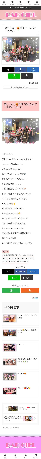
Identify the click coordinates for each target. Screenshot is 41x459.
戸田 (5, 258)
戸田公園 (13, 258)
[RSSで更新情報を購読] (30, 290)
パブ (5, 261)
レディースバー (23, 261)
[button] (27, 76)
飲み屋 (13, 261)
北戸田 (22, 258)
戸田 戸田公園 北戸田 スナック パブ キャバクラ (18, 255)
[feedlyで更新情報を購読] (11, 290)
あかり (6, 252)
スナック (30, 258)
